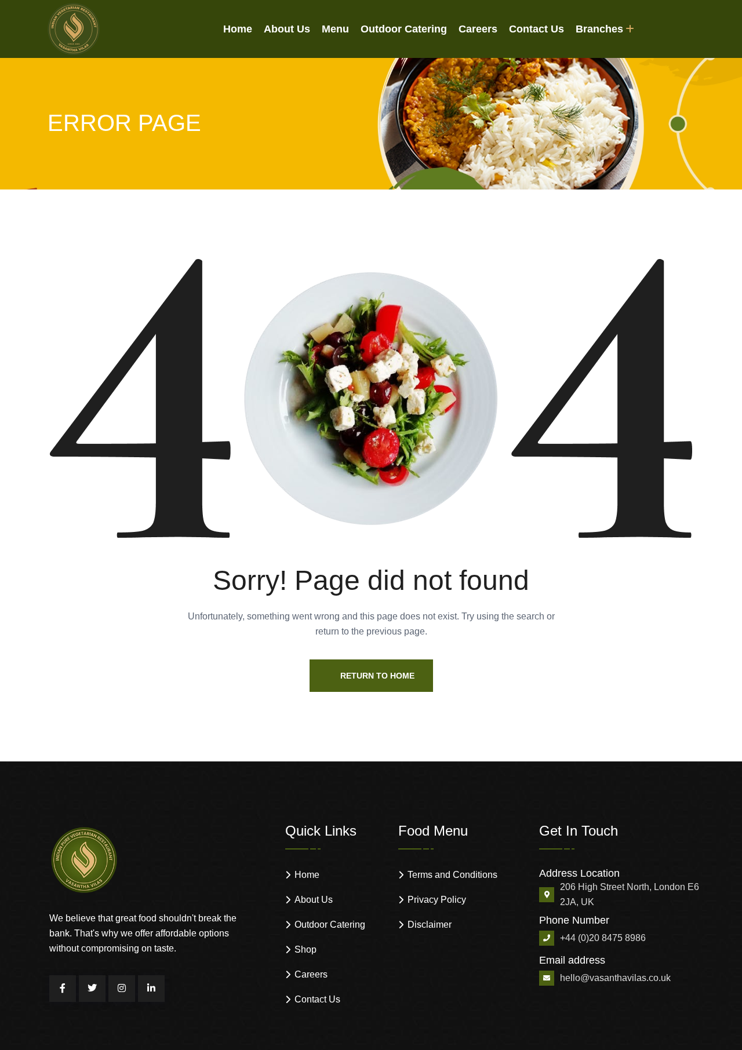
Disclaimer (430, 924)
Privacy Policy (437, 900)
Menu (335, 29)
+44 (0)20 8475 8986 (603, 938)
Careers (478, 29)
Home (237, 29)
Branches (599, 29)
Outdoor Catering (404, 29)
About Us (287, 29)
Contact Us (536, 29)
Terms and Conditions (452, 875)
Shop (305, 949)
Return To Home (377, 675)
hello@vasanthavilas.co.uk (615, 978)
